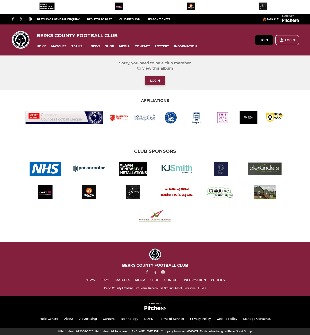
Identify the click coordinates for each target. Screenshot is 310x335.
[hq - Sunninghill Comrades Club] (265, 193)
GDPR (148, 319)
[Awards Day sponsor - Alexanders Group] (265, 169)
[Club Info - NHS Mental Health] (45, 169)
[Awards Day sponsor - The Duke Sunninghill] (221, 169)
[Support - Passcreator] (89, 169)
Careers (109, 319)
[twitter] (21, 19)
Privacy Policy (200, 319)
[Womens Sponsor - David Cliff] (119, 7)
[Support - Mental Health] (177, 193)
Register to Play (99, 19)
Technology (129, 319)
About (68, 319)
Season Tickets (158, 19)
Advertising (88, 319)
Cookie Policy (227, 319)
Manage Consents (257, 319)
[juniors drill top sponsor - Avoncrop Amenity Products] (155, 216)
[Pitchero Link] (290, 21)
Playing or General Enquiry (58, 19)
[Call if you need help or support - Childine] (221, 193)
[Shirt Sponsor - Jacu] (263, 7)
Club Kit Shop (129, 19)
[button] (41, 46)
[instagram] (30, 19)
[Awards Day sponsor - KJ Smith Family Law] (177, 169)
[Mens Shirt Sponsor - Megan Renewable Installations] (47, 7)
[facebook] (13, 19)
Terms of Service (171, 319)
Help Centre (49, 319)
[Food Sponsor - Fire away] (191, 7)
